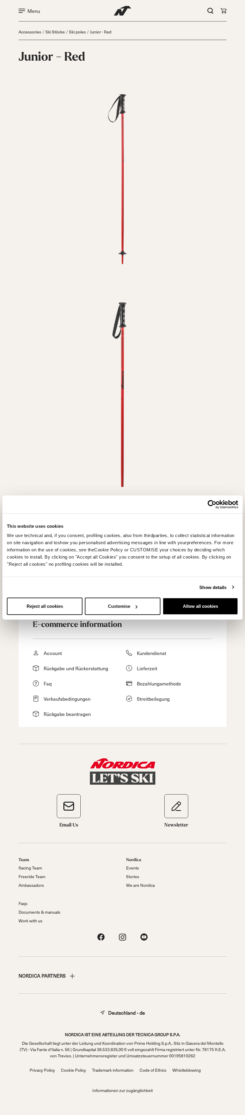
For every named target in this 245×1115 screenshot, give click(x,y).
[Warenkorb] (223, 11)
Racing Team (30, 868)
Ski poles (77, 32)
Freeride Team (32, 876)
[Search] (210, 11)
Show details (212, 587)
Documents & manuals (39, 912)
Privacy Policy (42, 1070)
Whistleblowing (186, 1070)
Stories (132, 876)
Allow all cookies (200, 606)
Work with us (30, 921)
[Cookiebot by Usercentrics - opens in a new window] (212, 504)
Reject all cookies (45, 606)
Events (132, 868)
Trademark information (113, 1070)
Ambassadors (31, 885)
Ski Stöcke (55, 32)
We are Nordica (140, 885)
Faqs (23, 903)
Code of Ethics (153, 1070)
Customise (119, 606)
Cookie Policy (73, 1070)
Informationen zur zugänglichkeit (122, 1090)
